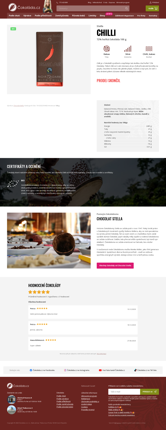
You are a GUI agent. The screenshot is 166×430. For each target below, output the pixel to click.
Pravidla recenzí (87, 409)
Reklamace (85, 398)
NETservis (117, 423)
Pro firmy (141, 15)
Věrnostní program (89, 396)
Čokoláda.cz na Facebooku (43, 370)
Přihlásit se (148, 391)
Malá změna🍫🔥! (115, 409)
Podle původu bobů (65, 407)
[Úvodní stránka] (24, 7)
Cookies (84, 407)
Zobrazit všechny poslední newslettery (121, 415)
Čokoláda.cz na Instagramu (78, 370)
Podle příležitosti (64, 401)
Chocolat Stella (18, 106)
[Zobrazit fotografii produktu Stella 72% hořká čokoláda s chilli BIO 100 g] (49, 93)
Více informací (101, 354)
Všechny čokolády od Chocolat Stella (115, 265)
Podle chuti (61, 396)
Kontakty (153, 15)
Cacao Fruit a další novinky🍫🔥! (121, 412)
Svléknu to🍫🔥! (115, 407)
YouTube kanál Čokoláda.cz (113, 370)
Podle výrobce (63, 398)
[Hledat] (126, 8)
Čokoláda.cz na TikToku (147, 370)
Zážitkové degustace (124, 15)
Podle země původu (65, 404)
